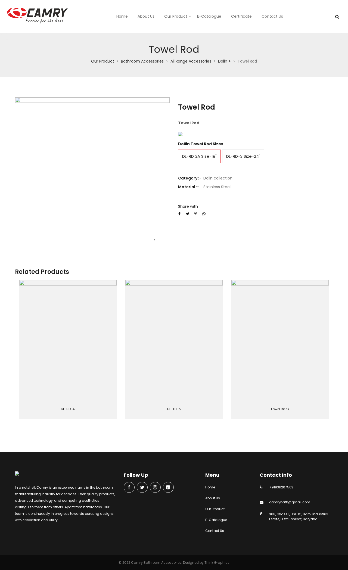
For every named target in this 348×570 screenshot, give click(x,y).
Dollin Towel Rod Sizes (200, 144)
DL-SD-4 (68, 409)
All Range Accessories (190, 61)
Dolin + (224, 61)
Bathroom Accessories (142, 61)
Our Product (175, 16)
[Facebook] (129, 487)
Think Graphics (216, 562)
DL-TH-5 (174, 409)
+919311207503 (281, 487)
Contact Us (272, 16)
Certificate (241, 16)
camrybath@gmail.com (289, 502)
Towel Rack (280, 409)
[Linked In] (168, 487)
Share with (188, 206)
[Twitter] (142, 487)
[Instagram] (155, 487)
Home (122, 16)
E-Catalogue (209, 16)
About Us (146, 16)
